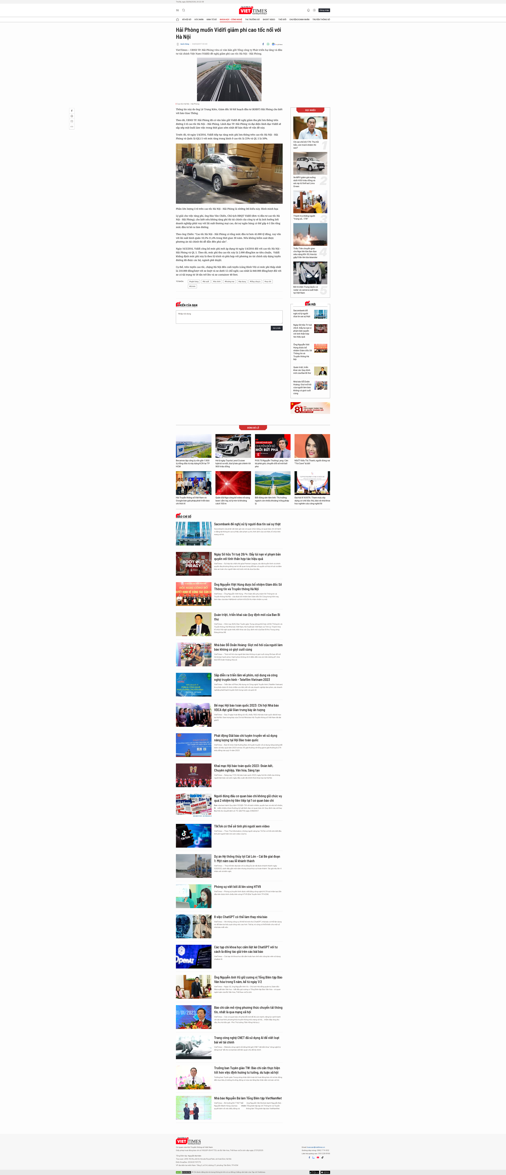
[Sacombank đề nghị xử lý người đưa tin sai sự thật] (320, 314)
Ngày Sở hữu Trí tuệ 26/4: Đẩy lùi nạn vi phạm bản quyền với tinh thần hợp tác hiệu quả (302, 331)
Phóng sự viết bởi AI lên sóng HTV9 (237, 886)
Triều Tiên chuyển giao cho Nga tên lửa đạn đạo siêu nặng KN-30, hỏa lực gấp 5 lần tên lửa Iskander (305, 253)
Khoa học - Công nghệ (231, 19)
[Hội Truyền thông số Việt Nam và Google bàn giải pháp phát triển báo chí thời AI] (193, 483)
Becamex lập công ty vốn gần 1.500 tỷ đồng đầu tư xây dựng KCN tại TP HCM (193, 463)
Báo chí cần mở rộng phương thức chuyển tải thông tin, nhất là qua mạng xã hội (248, 1009)
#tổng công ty (255, 282)
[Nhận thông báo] (308, 10)
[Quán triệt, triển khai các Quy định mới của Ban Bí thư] (320, 371)
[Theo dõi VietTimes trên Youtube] (318, 1157)
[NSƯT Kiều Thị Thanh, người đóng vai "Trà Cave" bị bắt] (312, 446)
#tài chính (217, 282)
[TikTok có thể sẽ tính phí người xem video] (193, 836)
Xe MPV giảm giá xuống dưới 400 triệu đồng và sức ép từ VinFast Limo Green (304, 181)
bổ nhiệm (243, 1104)
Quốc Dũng (184, 44)
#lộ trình (192, 286)
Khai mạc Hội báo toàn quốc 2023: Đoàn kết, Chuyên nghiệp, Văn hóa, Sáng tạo (243, 768)
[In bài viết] (268, 44)
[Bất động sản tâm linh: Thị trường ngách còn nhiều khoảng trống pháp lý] (273, 483)
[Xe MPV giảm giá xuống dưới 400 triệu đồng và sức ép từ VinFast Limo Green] (310, 163)
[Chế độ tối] (314, 10)
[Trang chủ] (177, 19)
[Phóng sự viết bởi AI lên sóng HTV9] (193, 896)
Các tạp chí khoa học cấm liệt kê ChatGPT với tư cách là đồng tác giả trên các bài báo (246, 949)
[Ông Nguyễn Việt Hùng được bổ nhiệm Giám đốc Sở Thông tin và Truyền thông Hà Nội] (320, 348)
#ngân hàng (193, 282)
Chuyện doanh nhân (299, 19)
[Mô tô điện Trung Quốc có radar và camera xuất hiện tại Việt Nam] (310, 273)
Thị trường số (252, 19)
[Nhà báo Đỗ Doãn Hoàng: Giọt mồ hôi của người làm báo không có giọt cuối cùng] (320, 385)
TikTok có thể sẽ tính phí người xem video (242, 826)
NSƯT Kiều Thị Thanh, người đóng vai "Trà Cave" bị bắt (312, 462)
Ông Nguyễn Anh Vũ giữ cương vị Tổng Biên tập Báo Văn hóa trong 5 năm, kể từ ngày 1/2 (248, 979)
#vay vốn (268, 282)
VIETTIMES (253, 10)
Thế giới (282, 19)
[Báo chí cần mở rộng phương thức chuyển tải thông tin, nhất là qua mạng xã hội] (193, 1017)
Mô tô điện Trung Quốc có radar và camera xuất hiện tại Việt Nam (305, 290)
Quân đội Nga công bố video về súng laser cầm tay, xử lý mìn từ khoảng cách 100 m (232, 500)
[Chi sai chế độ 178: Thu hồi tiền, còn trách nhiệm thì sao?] (310, 128)
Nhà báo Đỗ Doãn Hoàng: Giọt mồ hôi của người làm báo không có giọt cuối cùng (302, 387)
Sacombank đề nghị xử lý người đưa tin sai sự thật (301, 313)
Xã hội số (186, 19)
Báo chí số (184, 516)
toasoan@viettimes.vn (316, 1147)
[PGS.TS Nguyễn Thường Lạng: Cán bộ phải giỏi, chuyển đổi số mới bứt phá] (273, 446)
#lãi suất (206, 282)
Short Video (269, 19)
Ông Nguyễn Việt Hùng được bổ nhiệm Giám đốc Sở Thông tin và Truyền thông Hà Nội (302, 352)
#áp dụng (242, 282)
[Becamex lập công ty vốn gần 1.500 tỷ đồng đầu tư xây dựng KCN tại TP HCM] (193, 446)
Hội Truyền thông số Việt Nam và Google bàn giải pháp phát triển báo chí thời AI (193, 500)
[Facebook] (263, 44)
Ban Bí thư (215, 808)
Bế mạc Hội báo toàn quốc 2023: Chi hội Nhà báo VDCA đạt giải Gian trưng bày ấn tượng (246, 707)
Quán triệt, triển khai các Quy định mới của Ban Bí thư (302, 370)
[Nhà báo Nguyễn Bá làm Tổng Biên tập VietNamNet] (193, 1108)
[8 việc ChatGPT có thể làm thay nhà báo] (193, 926)
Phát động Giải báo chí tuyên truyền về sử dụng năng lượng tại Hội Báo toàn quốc (245, 737)
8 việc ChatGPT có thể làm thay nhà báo (240, 917)
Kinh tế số (212, 19)
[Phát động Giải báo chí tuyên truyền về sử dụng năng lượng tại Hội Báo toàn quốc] (193, 745)
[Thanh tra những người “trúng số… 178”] (310, 202)
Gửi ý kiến (277, 328)
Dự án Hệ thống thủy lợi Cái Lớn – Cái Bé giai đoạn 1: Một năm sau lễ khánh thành (247, 858)
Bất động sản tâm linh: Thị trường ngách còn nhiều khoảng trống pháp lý (272, 500)
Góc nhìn (198, 19)
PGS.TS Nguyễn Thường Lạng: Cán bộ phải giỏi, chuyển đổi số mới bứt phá (271, 463)
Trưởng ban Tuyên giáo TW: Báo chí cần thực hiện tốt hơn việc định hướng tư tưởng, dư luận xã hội (247, 1070)
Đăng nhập (324, 10)
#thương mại (229, 282)
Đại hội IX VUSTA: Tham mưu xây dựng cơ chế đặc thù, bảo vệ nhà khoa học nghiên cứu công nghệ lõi (312, 500)
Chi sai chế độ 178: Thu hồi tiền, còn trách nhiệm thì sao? (306, 145)
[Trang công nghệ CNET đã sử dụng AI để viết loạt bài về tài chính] (193, 1047)
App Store (314, 1172)
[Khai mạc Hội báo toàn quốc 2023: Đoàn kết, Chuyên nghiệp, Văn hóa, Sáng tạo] (193, 775)
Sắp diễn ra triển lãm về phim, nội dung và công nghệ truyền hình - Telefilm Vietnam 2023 (246, 677)
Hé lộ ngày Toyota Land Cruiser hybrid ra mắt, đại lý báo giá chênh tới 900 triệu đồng (233, 463)
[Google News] (277, 44)
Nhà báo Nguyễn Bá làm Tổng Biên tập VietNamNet (248, 1098)
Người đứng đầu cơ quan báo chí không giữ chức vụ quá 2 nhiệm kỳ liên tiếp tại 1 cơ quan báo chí (248, 798)
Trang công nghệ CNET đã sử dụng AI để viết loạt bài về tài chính (246, 1040)
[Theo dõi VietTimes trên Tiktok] (322, 1157)
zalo (314, 1157)
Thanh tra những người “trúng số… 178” (304, 217)
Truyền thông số (321, 19)
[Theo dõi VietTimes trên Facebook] (309, 1157)
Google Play (325, 1172)
